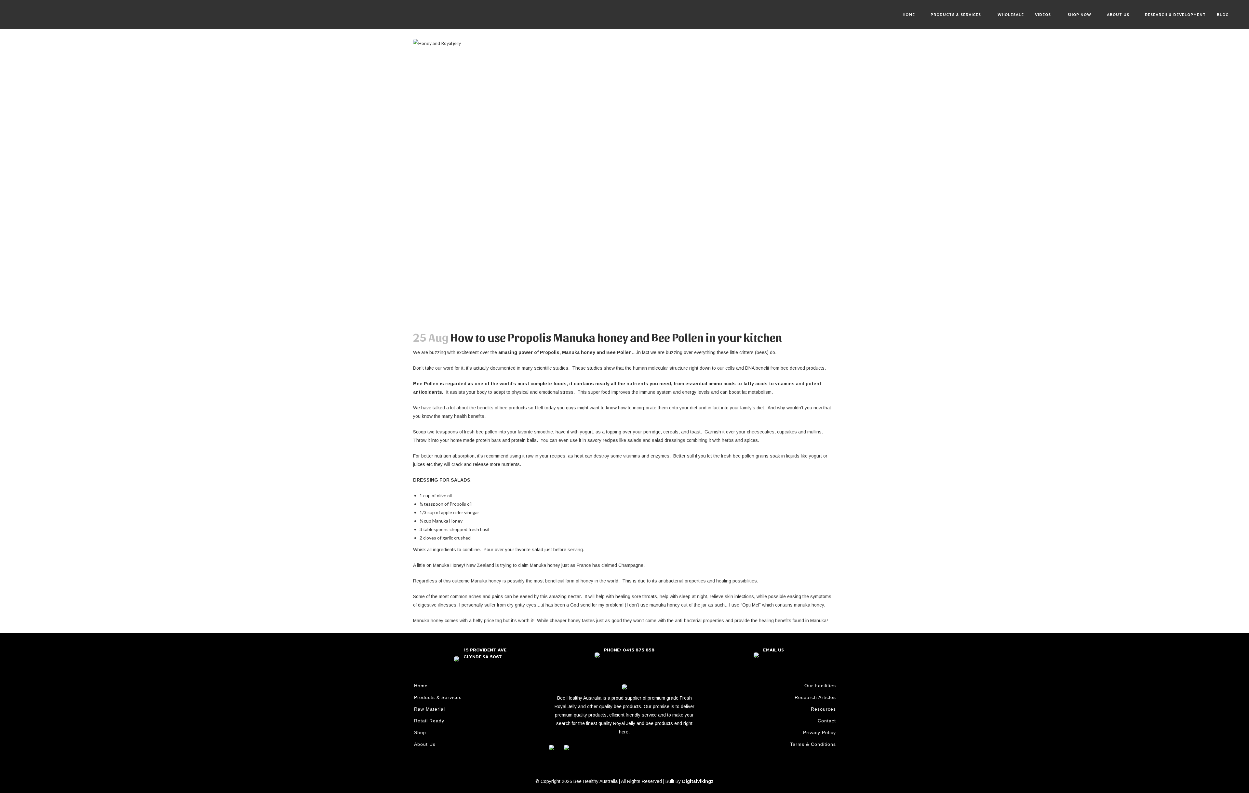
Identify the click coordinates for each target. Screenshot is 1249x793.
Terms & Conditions (813, 744)
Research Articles (815, 697)
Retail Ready (429, 720)
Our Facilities (820, 685)
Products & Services (438, 697)
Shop (420, 732)
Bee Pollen (618, 352)
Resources (823, 709)
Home (421, 685)
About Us (425, 744)
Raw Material (429, 709)
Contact (827, 720)
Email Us (773, 649)
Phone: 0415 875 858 (629, 649)
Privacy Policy (819, 732)
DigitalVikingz (698, 781)
